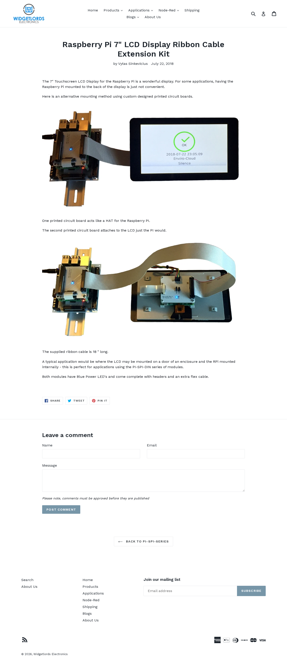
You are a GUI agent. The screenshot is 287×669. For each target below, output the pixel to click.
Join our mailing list (162, 579)
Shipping (192, 10)
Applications (141, 10)
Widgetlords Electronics (50, 654)
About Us (153, 17)
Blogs (133, 17)
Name (47, 445)
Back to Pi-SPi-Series (147, 541)
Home (93, 10)
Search (27, 580)
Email (152, 445)
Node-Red (170, 10)
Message (49, 465)
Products (114, 10)
